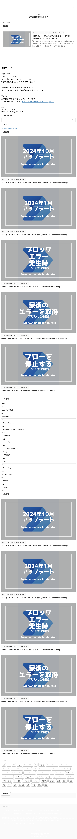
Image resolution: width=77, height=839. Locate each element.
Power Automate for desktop (13, 429)
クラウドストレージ (59, 777)
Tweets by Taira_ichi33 (9, 128)
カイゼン (60, 43)
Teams (5, 487)
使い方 (46, 46)
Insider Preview (52, 765)
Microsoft (43, 43)
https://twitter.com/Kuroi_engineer (38, 101)
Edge (19, 765)
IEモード (41, 765)
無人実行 (21, 785)
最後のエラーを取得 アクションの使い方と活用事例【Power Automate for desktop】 (34, 338)
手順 (4, 785)
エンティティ (39, 777)
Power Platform (7, 416)
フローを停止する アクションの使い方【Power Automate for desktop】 (29, 390)
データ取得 (17, 781)
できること (61, 46)
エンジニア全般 (7, 410)
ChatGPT (5, 403)
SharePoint (59, 773)
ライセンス (7, 461)
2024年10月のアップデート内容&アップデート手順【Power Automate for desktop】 (35, 182)
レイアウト (35, 781)
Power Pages (7, 468)
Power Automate (9, 423)
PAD (55, 41)
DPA (68, 43)
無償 (28, 785)
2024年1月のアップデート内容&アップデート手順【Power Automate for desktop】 (34, 234)
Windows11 (19, 777)
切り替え (51, 781)
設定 (46, 785)
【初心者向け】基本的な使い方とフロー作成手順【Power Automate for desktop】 (51, 37)
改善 (54, 43)
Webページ (69, 773)
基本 (51, 46)
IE (35, 765)
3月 (4, 765)
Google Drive (28, 765)
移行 (33, 785)
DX (72, 43)
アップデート (8, 442)
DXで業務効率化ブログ (38, 16)
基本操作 (7, 455)
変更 (58, 781)
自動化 (50, 43)
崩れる (64, 781)
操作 (55, 46)
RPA (65, 43)
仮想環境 (44, 781)
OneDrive (28, 769)
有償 (15, 785)
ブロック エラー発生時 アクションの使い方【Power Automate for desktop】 (31, 286)
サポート (70, 777)
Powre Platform (37, 46)
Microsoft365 (7, 474)
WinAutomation (63, 41)
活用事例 (7, 436)
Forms (5, 481)
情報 (70, 781)
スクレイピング (7, 781)
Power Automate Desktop (44, 41)
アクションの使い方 (11, 448)
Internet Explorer (65, 765)
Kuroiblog (38, 830)
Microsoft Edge (17, 769)
